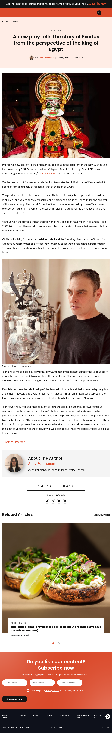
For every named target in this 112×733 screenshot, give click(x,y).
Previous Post (44, 486)
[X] (53, 501)
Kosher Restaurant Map (84, 716)
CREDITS (106, 727)
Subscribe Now (97, 3)
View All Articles (102, 514)
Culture (56, 30)
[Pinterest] (59, 501)
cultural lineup (47, 173)
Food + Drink (18, 623)
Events (36, 715)
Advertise (64, 715)
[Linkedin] (65, 501)
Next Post (68, 486)
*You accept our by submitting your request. (57, 690)
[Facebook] (47, 501)
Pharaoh (13, 441)
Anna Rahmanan (46, 57)
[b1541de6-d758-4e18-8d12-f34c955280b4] (56, 157)
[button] (53, 643)
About (50, 715)
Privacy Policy (52, 690)
